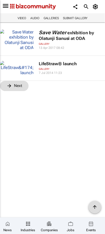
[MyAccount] (96, 6)
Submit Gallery (75, 18)
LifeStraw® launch (58, 63)
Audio (35, 18)
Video (22, 18)
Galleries (51, 18)
